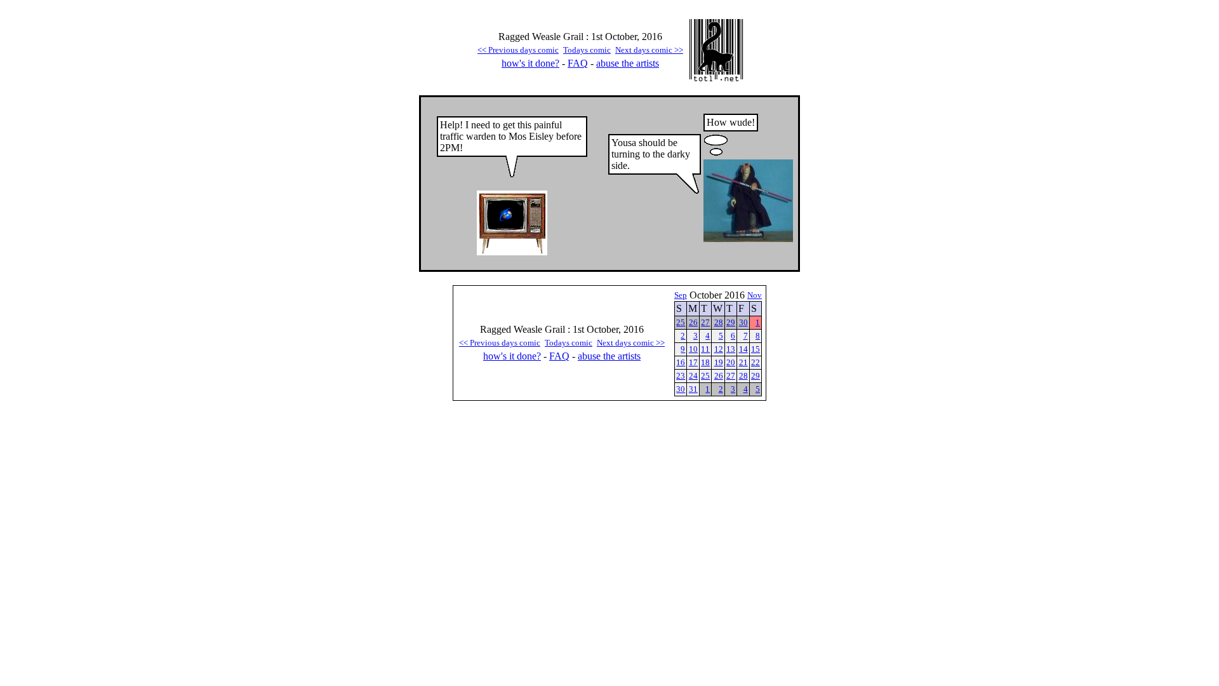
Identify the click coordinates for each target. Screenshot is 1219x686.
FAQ (578, 63)
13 (730, 349)
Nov (754, 295)
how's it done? (530, 63)
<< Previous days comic (518, 50)
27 (705, 322)
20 (730, 362)
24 (693, 375)
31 (693, 389)
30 (743, 322)
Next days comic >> (649, 50)
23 (680, 375)
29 (730, 322)
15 (755, 349)
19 (718, 362)
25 (680, 322)
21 (743, 362)
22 (755, 362)
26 (693, 322)
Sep (680, 295)
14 (743, 349)
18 (705, 362)
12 (718, 349)
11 (705, 349)
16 (680, 362)
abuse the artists (627, 63)
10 (693, 349)
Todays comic (587, 50)
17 (693, 362)
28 (718, 322)
